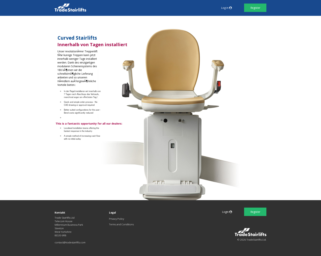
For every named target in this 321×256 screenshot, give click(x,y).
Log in (225, 7)
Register (255, 7)
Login (225, 212)
